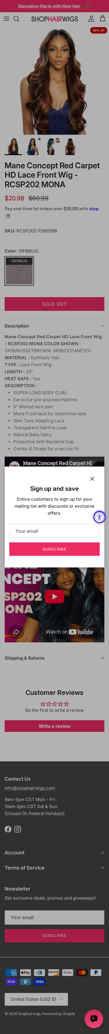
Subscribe (54, 549)
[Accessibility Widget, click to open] (99, 517)
